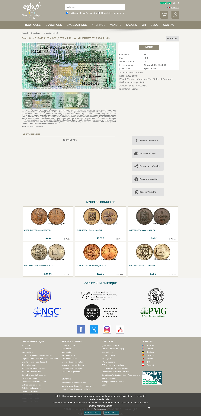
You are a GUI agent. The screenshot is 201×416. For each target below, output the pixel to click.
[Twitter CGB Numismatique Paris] (94, 329)
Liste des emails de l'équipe (114, 349)
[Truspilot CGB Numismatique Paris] (165, 3)
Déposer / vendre (147, 192)
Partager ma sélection (149, 166)
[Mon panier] (164, 18)
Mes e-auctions (68, 355)
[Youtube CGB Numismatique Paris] (120, 329)
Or (144, 24)
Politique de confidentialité (113, 381)
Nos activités (107, 352)
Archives (98, 24)
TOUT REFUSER (111, 413)
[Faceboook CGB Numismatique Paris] (81, 329)
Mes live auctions (69, 358)
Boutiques (33, 24)
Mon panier (67, 352)
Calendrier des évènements (34, 375)
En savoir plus (100, 409)
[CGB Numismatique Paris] (32, 20)
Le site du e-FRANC (30, 391)
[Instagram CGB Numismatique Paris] (107, 329)
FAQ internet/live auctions (113, 365)
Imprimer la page (147, 153)
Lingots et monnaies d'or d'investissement (40, 358)
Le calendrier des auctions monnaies (78, 386)
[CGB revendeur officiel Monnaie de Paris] (100, 312)
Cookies (105, 385)
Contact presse (108, 355)
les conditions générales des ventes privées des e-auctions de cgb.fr (56, 115)
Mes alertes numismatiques (73, 362)
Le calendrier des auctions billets (76, 389)
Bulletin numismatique (31, 388)
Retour (174, 38)
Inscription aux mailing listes (74, 365)
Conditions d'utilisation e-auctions (116, 372)
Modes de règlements (71, 372)
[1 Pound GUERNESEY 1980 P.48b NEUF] (69, 89)
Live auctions (77, 24)
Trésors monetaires (30, 378)
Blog (154, 24)
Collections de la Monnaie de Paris (37, 355)
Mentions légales (109, 378)
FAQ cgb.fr (106, 358)
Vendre (115, 24)
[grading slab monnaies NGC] (47, 312)
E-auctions (54, 24)
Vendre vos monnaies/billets (74, 383)
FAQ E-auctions (108, 362)
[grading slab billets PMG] (154, 312)
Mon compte (67, 349)
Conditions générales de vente (115, 368)
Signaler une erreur (148, 140)
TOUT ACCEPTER (92, 413)
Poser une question (148, 179)
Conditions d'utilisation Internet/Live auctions (121, 375)
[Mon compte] (175, 18)
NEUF (149, 47)
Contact (169, 24)
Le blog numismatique (31, 385)
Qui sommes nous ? (110, 345)
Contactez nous (68, 345)
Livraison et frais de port (72, 368)
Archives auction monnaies (33, 368)
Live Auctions (27, 352)
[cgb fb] (177, 3)
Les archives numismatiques (34, 381)
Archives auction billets (31, 372)
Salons (131, 24)
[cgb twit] (173, 3)
